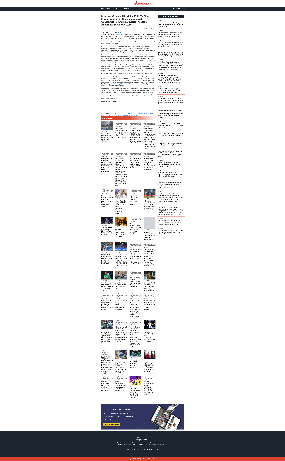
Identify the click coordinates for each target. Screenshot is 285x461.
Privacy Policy (141, 449)
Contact (157, 449)
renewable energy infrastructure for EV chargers (123, 84)
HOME (102, 8)
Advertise (149, 449)
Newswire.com (124, 33)
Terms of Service (130, 449)
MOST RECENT (110, 8)
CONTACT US (127, 8)
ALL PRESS (118, 8)
